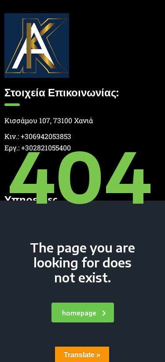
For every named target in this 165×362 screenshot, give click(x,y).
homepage (79, 313)
